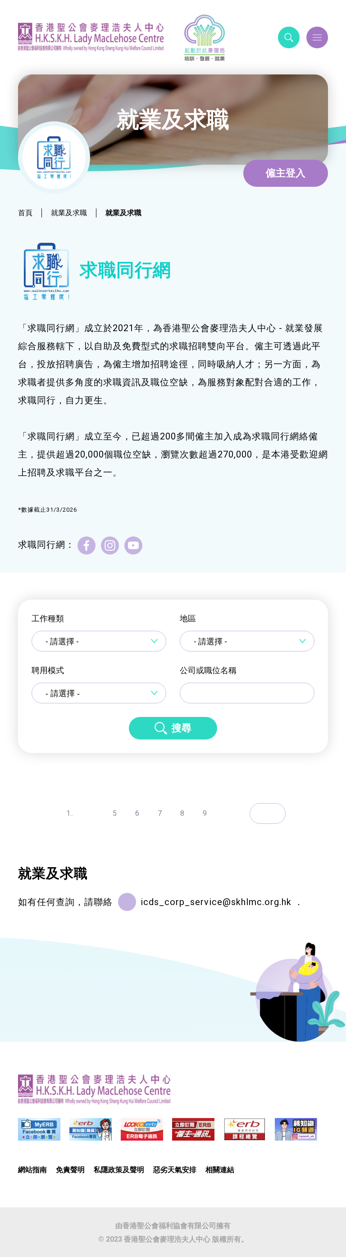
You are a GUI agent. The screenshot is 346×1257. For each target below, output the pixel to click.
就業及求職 (69, 212)
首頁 (25, 212)
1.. (69, 813)
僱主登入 (285, 173)
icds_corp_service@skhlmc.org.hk (216, 902)
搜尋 (181, 728)
